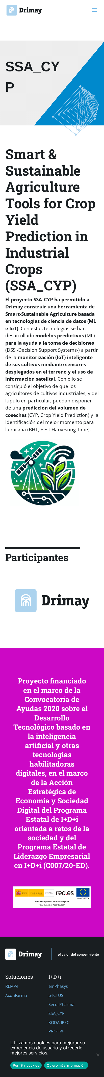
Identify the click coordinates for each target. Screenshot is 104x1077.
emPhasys (58, 986)
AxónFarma (16, 995)
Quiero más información (66, 1065)
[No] (97, 1054)
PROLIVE (56, 1031)
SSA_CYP (56, 1013)
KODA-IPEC (58, 1022)
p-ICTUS (55, 995)
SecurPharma (61, 1004)
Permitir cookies (26, 1065)
